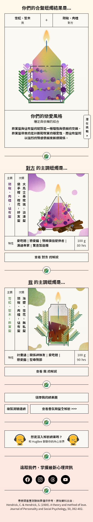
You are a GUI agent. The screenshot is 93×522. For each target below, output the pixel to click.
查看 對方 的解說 (46, 249)
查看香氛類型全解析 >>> (59, 392)
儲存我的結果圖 (46, 381)
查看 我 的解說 (46, 355)
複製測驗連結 (16, 392)
